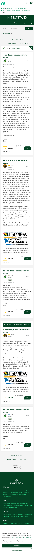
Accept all (17, 545)
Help (30, 23)
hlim (29, 324)
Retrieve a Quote (8, 505)
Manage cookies (17, 550)
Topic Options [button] (6, 33)
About (19, 514)
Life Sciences (13, 494)
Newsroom (6, 516)
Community (10, 8)
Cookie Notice (27, 537)
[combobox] (12, 28)
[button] (5, 148)
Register (17, 23)
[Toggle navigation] (9, 3)
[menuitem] (25, 3)
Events (26, 516)
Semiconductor (22, 494)
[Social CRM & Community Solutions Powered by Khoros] (17, 467)
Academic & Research (8, 490)
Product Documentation (16, 523)
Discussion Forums (21, 8)
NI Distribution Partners (9, 503)
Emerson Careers (27, 514)
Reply (27, 148)
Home (3, 8)
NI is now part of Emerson (9, 514)
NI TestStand (26, 10)
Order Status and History (23, 503)
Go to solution (15, 48)
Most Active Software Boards (10, 10)
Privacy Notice (16, 537)
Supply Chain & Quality (17, 516)
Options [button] (27, 60)
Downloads (5, 523)
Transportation (7, 496)
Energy (20, 492)
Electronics (14, 492)
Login (24, 23)
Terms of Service (18, 505)
